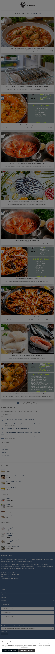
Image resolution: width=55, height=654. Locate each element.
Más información (24, 646)
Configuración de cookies (26, 650)
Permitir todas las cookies (10, 650)
